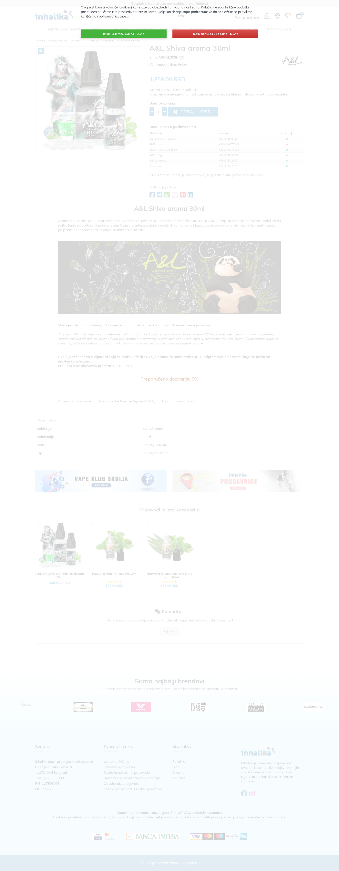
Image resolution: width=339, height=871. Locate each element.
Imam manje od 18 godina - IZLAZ (215, 34)
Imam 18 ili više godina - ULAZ (123, 34)
